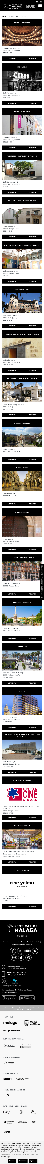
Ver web (32, 59)
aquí (8, 1157)
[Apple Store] (9, 998)
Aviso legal (10, 1007)
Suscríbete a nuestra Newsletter (42, 580)
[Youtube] (27, 951)
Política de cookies (22, 1009)
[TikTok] (21, 957)
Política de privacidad (27, 1007)
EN (41, 2)
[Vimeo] (35, 951)
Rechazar (22, 1161)
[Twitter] (20, 951)
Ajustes (33, 1161)
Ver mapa (12, 59)
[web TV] (28, 957)
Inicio (4, 16)
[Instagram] (14, 957)
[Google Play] (27, 998)
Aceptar (12, 1161)
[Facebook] (13, 951)
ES (37, 2)
